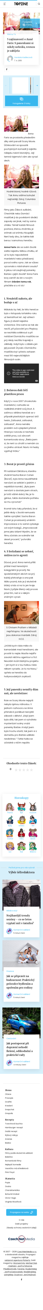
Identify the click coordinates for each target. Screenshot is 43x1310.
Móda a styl (11, 910)
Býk (21, 812)
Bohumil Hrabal (12, 1194)
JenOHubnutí (29, 1274)
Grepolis (9, 1113)
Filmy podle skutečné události (19, 1153)
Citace (8, 1094)
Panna (10, 812)
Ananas (8, 1139)
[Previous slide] (8, 85)
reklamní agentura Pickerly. (17, 1260)
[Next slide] (35, 85)
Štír (33, 825)
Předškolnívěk (9, 1269)
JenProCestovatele (13, 1271)
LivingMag (8, 1274)
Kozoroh (33, 812)
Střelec (21, 825)
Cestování (11, 1038)
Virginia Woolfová (13, 1201)
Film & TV (11, 34)
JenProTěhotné (24, 1266)
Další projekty (21, 1223)
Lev (10, 852)
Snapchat (9, 1109)
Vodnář (10, 839)
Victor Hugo (10, 1198)
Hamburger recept (14, 1127)
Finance (10, 971)
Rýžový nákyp (11, 1135)
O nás (21, 1220)
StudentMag (31, 1269)
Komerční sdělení (21, 929)
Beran (33, 839)
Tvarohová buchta (13, 1123)
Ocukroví (18, 1274)
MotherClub (31, 1263)
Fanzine (20, 1269)
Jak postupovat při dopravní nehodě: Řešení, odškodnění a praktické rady (19, 1049)
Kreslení (9, 1105)
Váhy (21, 839)
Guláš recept (11, 1131)
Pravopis (9, 1098)
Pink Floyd (9, 1172)
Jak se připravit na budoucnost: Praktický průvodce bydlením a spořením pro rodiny (20, 982)
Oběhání (12, 1266)
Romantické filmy (13, 1160)
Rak (21, 852)
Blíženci (33, 852)
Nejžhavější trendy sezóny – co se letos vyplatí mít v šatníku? (20, 919)
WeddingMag (30, 1271)
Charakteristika (12, 1190)
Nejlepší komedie (13, 1164)
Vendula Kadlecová (23, 57)
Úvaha (8, 1186)
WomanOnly (19, 1263)
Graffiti (8, 1101)
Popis (7, 1182)
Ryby (10, 825)
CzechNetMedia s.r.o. (27, 1251)
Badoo (8, 1142)
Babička (9, 1157)
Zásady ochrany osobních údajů (21, 1227)
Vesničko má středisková (16, 1168)
